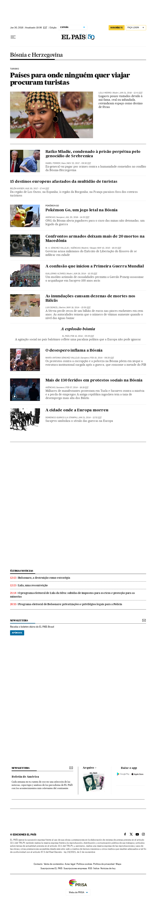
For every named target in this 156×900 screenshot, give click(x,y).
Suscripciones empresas (75, 868)
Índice (96, 868)
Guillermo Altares (55, 273)
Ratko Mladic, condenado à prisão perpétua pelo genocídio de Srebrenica (92, 154)
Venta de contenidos (54, 864)
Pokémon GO (52, 206)
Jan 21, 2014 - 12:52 (90, 417)
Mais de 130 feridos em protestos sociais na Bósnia (93, 380)
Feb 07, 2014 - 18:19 (77, 387)
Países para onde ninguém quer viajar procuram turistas (70, 78)
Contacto (38, 864)
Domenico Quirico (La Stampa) (61, 417)
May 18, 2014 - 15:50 (79, 307)
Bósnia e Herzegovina (36, 55)
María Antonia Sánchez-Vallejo (62, 358)
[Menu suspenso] (13, 37)
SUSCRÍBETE (116, 27)
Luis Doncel (51, 307)
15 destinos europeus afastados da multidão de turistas (63, 182)
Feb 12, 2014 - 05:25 (82, 336)
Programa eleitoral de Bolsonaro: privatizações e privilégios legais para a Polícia (70, 604)
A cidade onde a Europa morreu (76, 410)
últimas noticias (21, 570)
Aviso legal (70, 864)
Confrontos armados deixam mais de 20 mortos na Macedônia (95, 239)
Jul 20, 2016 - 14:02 (77, 217)
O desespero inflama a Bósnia (74, 351)
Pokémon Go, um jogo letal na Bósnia (81, 210)
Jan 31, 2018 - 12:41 (130, 93)
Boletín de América (25, 777)
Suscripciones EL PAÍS (51, 868)
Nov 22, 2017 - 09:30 (79, 163)
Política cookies (84, 864)
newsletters (19, 620)
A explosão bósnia (78, 329)
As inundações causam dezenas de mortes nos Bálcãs (90, 298)
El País (65, 336)
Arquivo (88, 768)
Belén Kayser (17, 188)
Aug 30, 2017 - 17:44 (37, 188)
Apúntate (17, 632)
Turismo (14, 69)
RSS (90, 868)
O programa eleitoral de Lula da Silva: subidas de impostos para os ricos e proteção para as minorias (72, 594)
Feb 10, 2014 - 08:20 (102, 358)
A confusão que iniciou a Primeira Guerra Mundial (94, 266)
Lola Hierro (105, 93)
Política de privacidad (104, 864)
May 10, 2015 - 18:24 (109, 248)
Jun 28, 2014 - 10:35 (85, 273)
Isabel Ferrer (52, 163)
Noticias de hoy (107, 868)
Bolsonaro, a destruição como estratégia (44, 577)
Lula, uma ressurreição (33, 585)
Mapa (118, 864)
